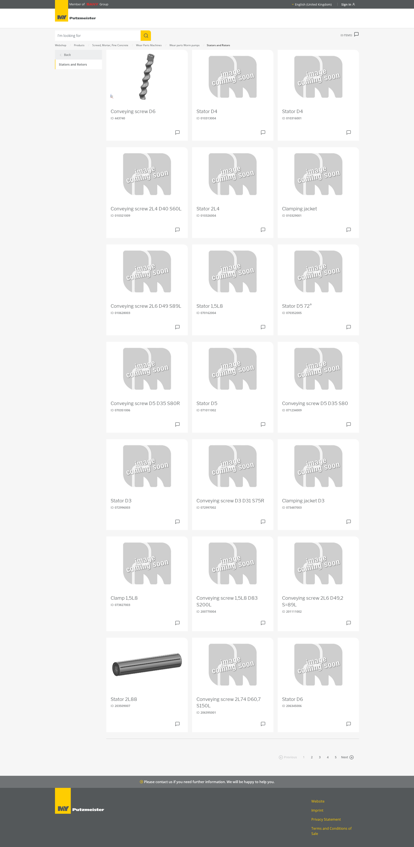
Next (344, 757)
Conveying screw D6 (133, 111)
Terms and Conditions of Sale (331, 831)
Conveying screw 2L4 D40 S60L (146, 208)
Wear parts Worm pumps (184, 45)
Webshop (60, 45)
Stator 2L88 (124, 699)
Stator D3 (121, 500)
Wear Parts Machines (149, 45)
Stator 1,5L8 (209, 306)
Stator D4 (206, 111)
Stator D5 (206, 403)
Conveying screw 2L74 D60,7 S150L (228, 702)
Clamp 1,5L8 (124, 598)
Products (79, 45)
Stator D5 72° (297, 306)
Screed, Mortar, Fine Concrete (110, 45)
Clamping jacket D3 (303, 500)
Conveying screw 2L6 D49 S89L (146, 306)
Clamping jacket (299, 208)
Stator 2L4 (208, 208)
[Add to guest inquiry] (177, 132)
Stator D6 (292, 699)
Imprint (317, 810)
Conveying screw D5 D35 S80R (145, 403)
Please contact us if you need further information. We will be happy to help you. (208, 781)
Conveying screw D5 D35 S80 (315, 403)
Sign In (346, 4)
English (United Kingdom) (313, 4)
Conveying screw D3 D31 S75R (230, 500)
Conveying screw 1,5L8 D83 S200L (227, 601)
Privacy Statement (326, 819)
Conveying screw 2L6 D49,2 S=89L (312, 601)
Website (318, 801)
